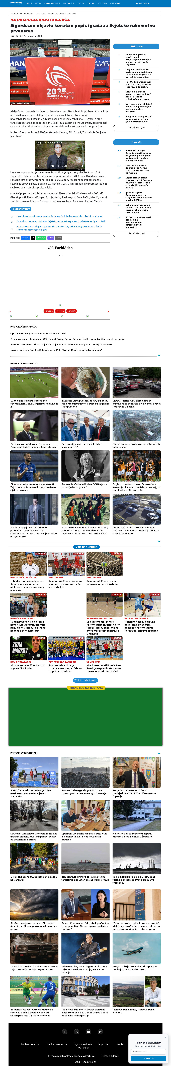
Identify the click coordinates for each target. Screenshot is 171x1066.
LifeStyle (115, 3)
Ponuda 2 (60, 311)
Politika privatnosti (56, 1044)
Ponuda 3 (71, 311)
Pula (29, 3)
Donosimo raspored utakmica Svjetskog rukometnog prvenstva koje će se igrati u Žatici (61, 221)
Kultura (102, 3)
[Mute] (52, 166)
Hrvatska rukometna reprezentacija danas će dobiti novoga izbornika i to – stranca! (60, 216)
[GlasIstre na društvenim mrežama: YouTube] (91, 1031)
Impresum (104, 1044)
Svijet (80, 3)
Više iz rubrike (86, 547)
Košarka (29, 13)
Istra (38, 3)
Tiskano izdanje (110, 1056)
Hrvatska (68, 3)
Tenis (51, 13)
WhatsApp (41, 238)
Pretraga (144, 3)
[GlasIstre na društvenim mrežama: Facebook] (67, 1031)
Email (59, 238)
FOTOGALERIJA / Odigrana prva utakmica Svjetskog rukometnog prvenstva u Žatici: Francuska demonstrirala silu (59, 228)
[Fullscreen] (81, 166)
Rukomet (41, 13)
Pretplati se (148, 1058)
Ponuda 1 (49, 311)
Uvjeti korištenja (82, 1044)
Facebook (25, 238)
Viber (51, 238)
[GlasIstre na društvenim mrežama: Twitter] (79, 1031)
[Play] (38, 166)
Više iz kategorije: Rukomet (85, 680)
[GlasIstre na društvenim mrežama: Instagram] (103, 1031)
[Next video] (45, 166)
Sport (90, 3)
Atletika (61, 13)
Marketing (83, 1048)
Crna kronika (52, 3)
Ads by (80, 169)
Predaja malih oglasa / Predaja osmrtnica (71, 1056)
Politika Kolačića (30, 1044)
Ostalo (72, 13)
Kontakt (121, 1044)
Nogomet (16, 13)
